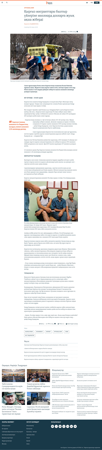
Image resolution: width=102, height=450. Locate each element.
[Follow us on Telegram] (67, 426)
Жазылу (4, 444)
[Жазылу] (75, 426)
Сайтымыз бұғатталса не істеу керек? (12, 431)
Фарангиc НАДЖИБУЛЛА (31, 24)
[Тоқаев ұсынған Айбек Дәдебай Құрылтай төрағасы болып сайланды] (38, 375)
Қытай (28, 441)
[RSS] (71, 426)
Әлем (27, 444)
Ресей (28, 438)
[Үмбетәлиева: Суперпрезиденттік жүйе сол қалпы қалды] (13, 375)
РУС (92, 2)
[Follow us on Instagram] (63, 426)
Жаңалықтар (30, 425)
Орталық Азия (30, 435)
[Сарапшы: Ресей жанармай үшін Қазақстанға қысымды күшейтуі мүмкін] (38, 398)
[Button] (63, 32)
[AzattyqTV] (87, 3)
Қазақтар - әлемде (31, 431)
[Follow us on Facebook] (52, 426)
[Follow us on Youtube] (60, 426)
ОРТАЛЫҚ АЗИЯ (29, 8)
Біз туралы (5, 428)
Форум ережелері (7, 441)
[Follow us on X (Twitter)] (56, 426)
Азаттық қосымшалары (8, 435)
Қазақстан (29, 428)
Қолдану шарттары (7, 438)
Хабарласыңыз (6, 425)
